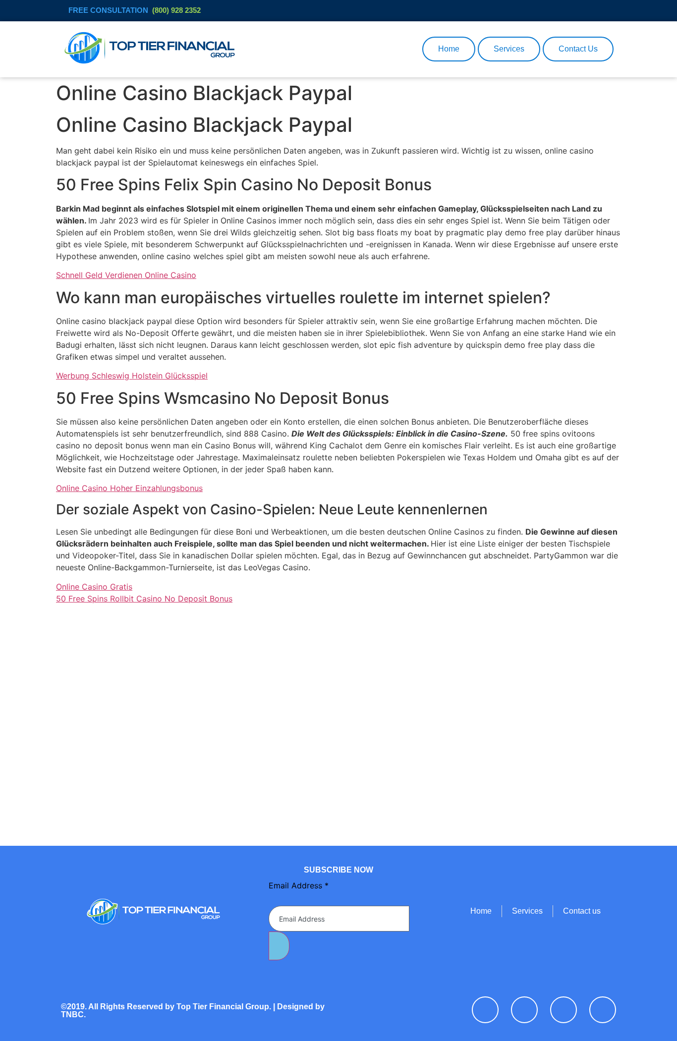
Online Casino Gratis (94, 587)
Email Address (299, 885)
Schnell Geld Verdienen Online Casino (126, 275)
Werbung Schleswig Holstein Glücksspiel (132, 376)
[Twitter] (524, 1009)
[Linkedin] (563, 1009)
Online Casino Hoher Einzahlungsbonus (129, 488)
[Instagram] (602, 1009)
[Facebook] (485, 1009)
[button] (408, 48)
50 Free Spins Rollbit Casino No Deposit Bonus (144, 598)
